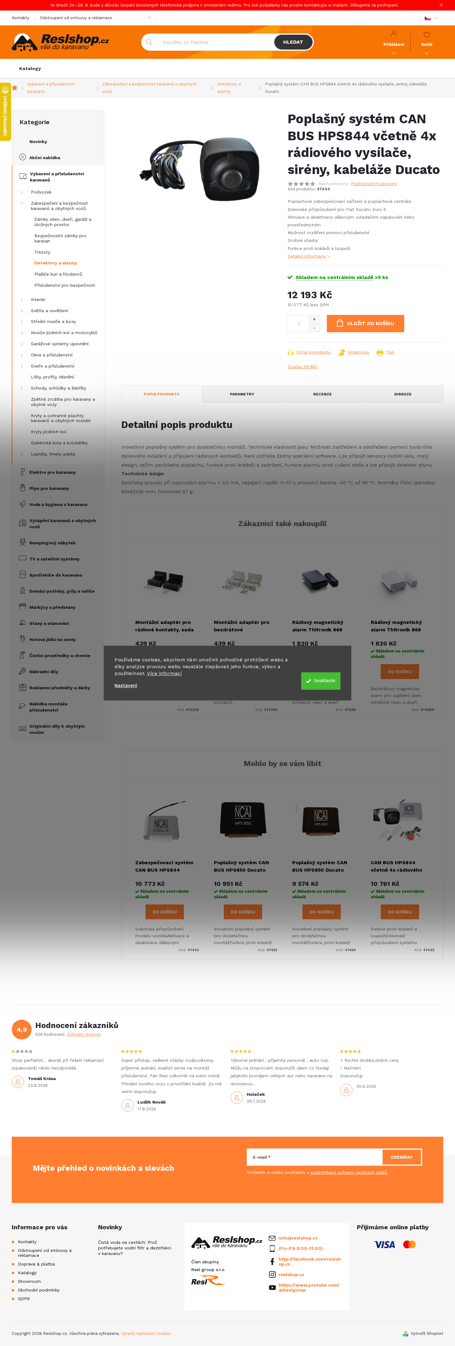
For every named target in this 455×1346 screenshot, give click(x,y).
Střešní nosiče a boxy (53, 321)
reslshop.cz (291, 1274)
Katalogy (27, 1272)
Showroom (29, 1281)
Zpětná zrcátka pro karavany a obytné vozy (63, 402)
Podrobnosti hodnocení (374, 183)
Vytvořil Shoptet (427, 1333)
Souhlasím (325, 680)
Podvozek (41, 191)
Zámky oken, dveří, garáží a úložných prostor (62, 222)
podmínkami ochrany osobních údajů (349, 1172)
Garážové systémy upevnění (60, 343)
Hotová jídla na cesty (52, 639)
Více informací (164, 673)
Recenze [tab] (322, 394)
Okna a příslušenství (51, 354)
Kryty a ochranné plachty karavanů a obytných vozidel (61, 418)
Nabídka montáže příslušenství (48, 706)
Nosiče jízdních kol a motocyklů (64, 332)
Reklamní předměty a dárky (59, 687)
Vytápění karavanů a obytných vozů (62, 523)
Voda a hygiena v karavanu (58, 504)
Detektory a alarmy (55, 262)
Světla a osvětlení (49, 310)
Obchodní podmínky (38, 1289)
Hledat (293, 42)
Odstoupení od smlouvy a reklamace (76, 17)
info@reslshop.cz (298, 1237)
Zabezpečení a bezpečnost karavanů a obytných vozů (59, 206)
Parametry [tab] (242, 394)
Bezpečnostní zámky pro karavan (60, 238)
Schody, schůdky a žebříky (58, 388)
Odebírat (402, 1157)
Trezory (42, 252)
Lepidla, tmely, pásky (53, 453)
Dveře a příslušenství (52, 366)
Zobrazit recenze (84, 1034)
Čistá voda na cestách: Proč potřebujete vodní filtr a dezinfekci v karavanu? (134, 1248)
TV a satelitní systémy (54, 558)
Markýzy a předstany (52, 607)
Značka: (302, 366)
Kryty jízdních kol (49, 431)
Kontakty (20, 17)
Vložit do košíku (370, 323)
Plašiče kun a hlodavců (58, 274)
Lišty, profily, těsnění (52, 376)
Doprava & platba (36, 1263)
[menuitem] (30, 68)
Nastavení (126, 685)
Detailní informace (307, 256)
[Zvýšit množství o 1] (314, 319)
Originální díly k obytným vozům (57, 729)
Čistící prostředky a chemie (59, 655)
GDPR (24, 1298)
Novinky (38, 141)
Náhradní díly (43, 671)
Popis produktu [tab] (162, 394)
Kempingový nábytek (52, 542)
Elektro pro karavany (52, 472)
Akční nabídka (44, 157)
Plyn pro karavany (49, 488)
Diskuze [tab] (403, 394)
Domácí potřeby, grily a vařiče (62, 591)
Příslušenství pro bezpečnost (64, 285)
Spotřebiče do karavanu (55, 575)
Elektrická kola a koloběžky (59, 442)
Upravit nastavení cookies (146, 1333)
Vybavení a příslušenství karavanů (57, 176)
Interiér (38, 299)
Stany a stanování (49, 623)
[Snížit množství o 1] (314, 328)
